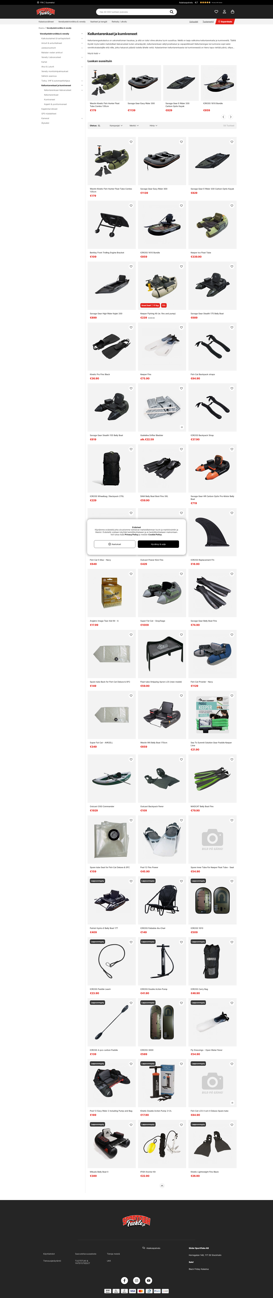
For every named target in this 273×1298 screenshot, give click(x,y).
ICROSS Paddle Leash (100, 989)
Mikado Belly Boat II (99, 1172)
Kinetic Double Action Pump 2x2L (156, 1111)
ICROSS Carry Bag (199, 989)
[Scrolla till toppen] (162, 1185)
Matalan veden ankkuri (52, 52)
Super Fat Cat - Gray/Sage (152, 621)
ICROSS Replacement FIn (202, 560)
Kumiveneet (49, 99)
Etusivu (42, 28)
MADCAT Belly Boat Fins (202, 806)
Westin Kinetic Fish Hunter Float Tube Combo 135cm (104, 104)
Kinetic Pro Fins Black (100, 374)
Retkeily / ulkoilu (119, 21)
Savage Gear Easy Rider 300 (141, 103)
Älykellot (45, 123)
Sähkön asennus (49, 76)
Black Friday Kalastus (199, 1269)
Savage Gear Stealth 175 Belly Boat (207, 313)
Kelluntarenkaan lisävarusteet (57, 90)
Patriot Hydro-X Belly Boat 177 (104, 928)
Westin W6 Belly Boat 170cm (153, 742)
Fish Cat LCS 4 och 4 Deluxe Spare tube (209, 1111)
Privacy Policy (131, 534)
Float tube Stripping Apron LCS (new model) (161, 682)
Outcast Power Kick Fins (151, 560)
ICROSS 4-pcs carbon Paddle (104, 1050)
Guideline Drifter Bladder (151, 435)
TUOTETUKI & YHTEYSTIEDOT (82, 1262)
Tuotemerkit (208, 21)
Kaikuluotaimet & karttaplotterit (55, 38)
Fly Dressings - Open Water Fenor (206, 1050)
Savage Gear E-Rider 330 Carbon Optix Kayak (177, 104)
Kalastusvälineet (46, 21)
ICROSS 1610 (197, 928)
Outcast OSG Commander (102, 806)
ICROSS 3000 (146, 1050)
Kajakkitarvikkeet (49, 109)
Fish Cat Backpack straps (203, 374)
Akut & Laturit (47, 66)
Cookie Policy (155, 534)
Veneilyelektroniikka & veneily (72, 21)
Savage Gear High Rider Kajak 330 (106, 313)
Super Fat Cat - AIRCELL (101, 742)
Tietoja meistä (113, 1254)
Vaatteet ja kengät (98, 21)
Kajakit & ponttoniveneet (55, 104)
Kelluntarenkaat (51, 95)
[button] (215, 2)
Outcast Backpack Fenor (152, 806)
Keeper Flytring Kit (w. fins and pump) (158, 313)
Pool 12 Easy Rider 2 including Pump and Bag (111, 1111)
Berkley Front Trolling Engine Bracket (107, 252)
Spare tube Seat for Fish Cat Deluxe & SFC (110, 867)
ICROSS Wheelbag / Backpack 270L (107, 496)
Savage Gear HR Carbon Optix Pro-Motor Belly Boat (212, 497)
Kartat (44, 62)
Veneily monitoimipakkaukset (54, 71)
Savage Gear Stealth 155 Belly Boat (106, 435)
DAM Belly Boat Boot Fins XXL (154, 496)
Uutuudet (193, 21)
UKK (109, 1261)
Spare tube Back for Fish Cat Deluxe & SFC (110, 682)
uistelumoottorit (48, 48)
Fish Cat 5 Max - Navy (100, 560)
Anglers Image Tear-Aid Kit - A (104, 621)
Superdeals (226, 21)
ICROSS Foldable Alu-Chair (152, 928)
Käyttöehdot (49, 1254)
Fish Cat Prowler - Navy (202, 682)
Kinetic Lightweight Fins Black (205, 1172)
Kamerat (45, 118)
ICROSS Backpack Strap (202, 435)
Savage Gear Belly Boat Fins (204, 621)
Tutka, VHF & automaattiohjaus (55, 80)
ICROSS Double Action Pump (153, 989)
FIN (47, 2)
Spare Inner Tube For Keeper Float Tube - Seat (212, 867)
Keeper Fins (145, 374)
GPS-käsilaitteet (48, 113)
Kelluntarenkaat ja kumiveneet (56, 85)
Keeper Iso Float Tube (201, 252)
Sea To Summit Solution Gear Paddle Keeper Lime (211, 744)
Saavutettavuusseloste (85, 1254)
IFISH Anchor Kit (148, 1172)
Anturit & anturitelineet (51, 43)
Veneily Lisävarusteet (51, 57)
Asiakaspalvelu (186, 2)
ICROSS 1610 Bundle (213, 103)
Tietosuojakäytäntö (52, 1261)
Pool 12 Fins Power (149, 867)
